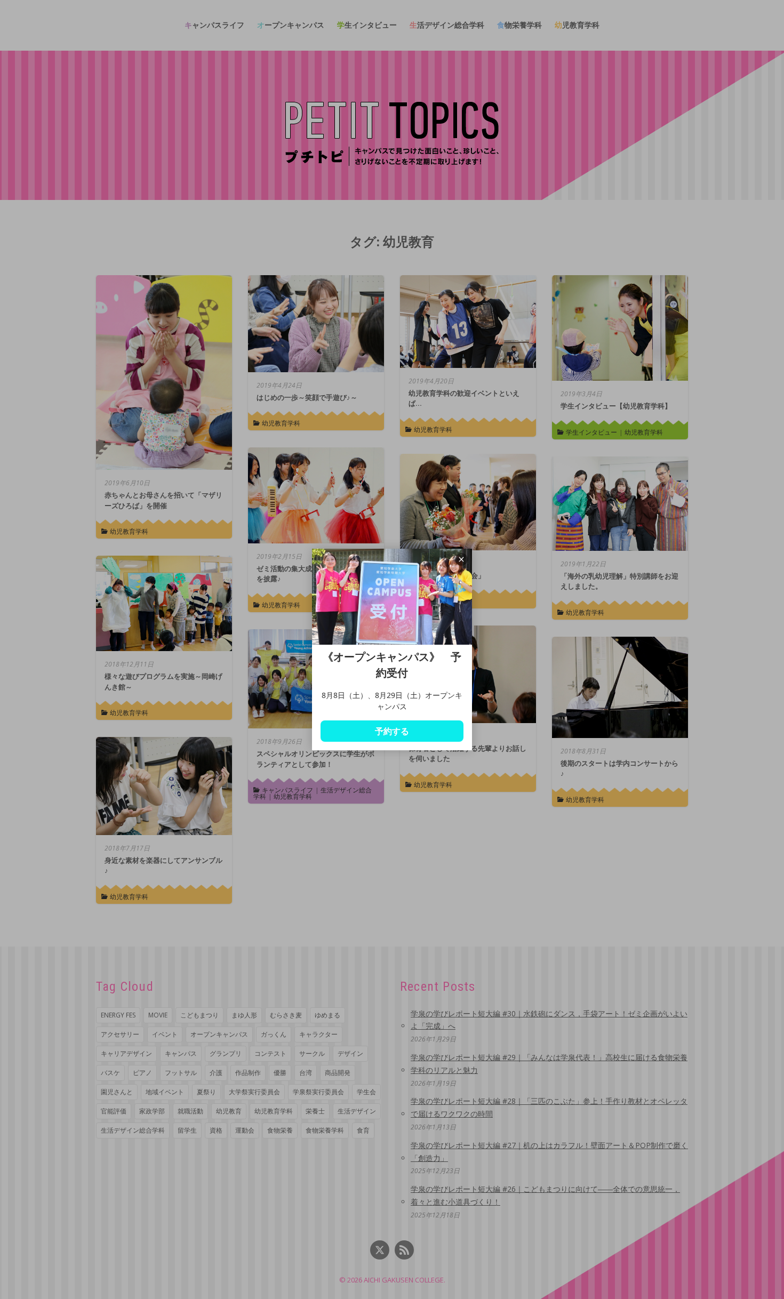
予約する (392, 731)
